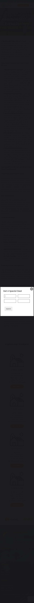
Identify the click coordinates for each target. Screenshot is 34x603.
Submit (8, 309)
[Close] (31, 289)
